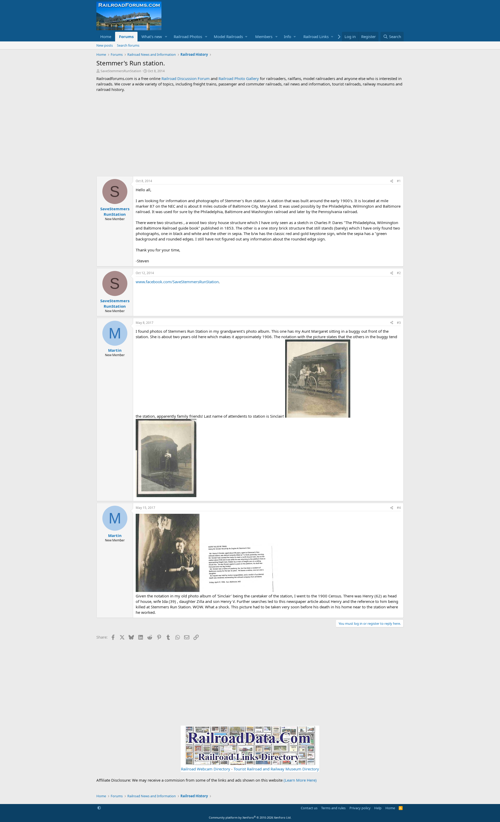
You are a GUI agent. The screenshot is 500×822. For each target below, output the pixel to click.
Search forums (128, 45)
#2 (399, 273)
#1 (399, 181)
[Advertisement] (250, 134)
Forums (126, 36)
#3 (399, 322)
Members (263, 36)
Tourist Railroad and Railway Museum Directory (276, 768)
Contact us (309, 808)
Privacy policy (360, 808)
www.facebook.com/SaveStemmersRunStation (177, 281)
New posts (104, 45)
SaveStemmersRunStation (121, 71)
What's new (151, 36)
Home (105, 36)
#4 (399, 507)
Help (378, 808)
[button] (166, 36)
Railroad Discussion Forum (185, 78)
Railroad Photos (188, 36)
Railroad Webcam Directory (205, 768)
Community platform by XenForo (250, 817)
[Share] (391, 181)
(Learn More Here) (300, 780)
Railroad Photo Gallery (238, 78)
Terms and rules (333, 808)
